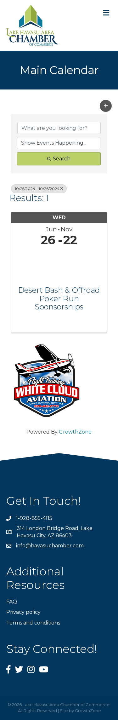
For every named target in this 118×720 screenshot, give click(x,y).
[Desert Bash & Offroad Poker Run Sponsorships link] (59, 265)
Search (61, 159)
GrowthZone (75, 432)
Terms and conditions (33, 623)
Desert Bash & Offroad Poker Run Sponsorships (59, 298)
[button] (106, 106)
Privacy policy (23, 612)
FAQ (11, 602)
